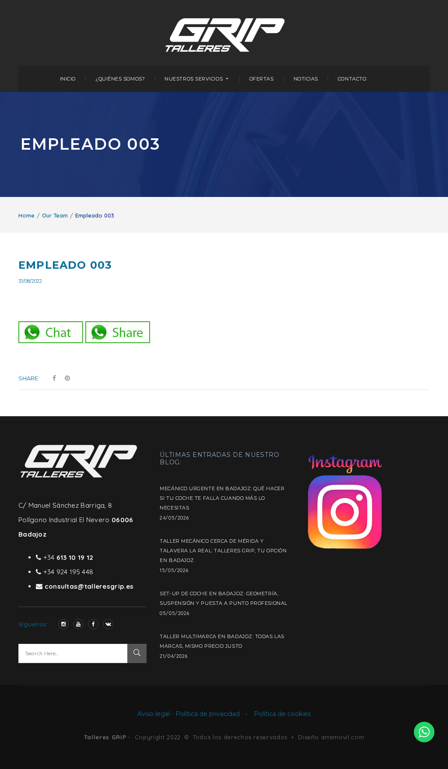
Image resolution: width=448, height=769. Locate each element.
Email (108, 624)
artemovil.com (342, 737)
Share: (28, 378)
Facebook (93, 624)
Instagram (63, 624)
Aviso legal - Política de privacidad (188, 714)
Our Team (55, 215)
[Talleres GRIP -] (225, 32)
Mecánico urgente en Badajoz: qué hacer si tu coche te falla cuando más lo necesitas (222, 498)
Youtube (78, 624)
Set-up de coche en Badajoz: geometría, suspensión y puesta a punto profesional (223, 598)
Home (26, 215)
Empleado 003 (65, 265)
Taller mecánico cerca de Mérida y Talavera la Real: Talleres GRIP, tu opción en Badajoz (223, 550)
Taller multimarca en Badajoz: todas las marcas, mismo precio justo (222, 641)
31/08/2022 (30, 281)
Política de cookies (282, 714)
